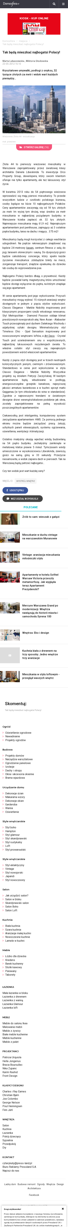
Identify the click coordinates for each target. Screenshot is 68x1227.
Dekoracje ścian (14, 793)
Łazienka (7, 1132)
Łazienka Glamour (12, 1004)
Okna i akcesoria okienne (19, 774)
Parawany (11, 971)
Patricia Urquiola (11, 1057)
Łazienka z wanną (12, 1000)
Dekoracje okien (14, 800)
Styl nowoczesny (15, 880)
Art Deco (49, 335)
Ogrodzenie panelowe (18, 763)
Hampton (10, 831)
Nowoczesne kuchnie (17, 937)
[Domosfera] (11, 4)
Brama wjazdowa (15, 777)
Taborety (10, 974)
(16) (36, 147)
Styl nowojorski (14, 872)
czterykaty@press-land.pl (17, 1163)
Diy (4, 1147)
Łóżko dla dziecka (15, 956)
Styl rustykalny (13, 842)
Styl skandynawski (16, 838)
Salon (5, 1125)
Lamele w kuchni (14, 940)
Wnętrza (50, 1184)
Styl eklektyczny (14, 865)
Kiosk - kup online (34, 18)
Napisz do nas (10, 1170)
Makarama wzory (15, 797)
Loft (7, 845)
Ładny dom (10, 1184)
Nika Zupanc (9, 1068)
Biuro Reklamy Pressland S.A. (19, 1166)
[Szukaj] (54, 4)
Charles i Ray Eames (14, 1091)
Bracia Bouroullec (12, 1064)
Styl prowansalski (15, 849)
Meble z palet (10, 1041)
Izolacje (9, 766)
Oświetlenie (12, 811)
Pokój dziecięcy (11, 1136)
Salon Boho (11, 906)
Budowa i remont (26, 1184)
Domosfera (8, 41)
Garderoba (11, 804)
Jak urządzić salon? (16, 895)
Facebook (34, 1195)
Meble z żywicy (11, 1030)
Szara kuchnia (13, 929)
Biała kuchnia (12, 925)
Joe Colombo (10, 1098)
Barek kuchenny (14, 963)
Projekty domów (14, 755)
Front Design (9, 1075)
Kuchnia (6, 1129)
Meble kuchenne (11, 1038)
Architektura (34, 1188)
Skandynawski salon (17, 903)
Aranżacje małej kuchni (18, 933)
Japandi (9, 876)
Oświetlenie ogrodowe (18, 732)
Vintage (9, 868)
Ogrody (41, 1184)
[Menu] (63, 4)
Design (60, 1184)
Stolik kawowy (13, 967)
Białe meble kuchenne (15, 1034)
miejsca (23, 41)
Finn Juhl (7, 1110)
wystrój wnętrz (25, 481)
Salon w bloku (13, 899)
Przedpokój (9, 1144)
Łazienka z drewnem (14, 996)
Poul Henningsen (12, 1106)
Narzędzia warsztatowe (19, 759)
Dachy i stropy (13, 770)
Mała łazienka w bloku (15, 993)
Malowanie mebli (12, 1027)
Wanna (9, 808)
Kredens (10, 960)
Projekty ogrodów (15, 740)
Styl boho (10, 827)
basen (30, 247)
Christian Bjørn (10, 1095)
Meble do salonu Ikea (14, 1023)
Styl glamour (12, 834)
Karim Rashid (10, 1072)
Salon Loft (11, 910)
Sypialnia (7, 1140)
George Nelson (11, 1102)
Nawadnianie (12, 736)
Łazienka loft (9, 1007)
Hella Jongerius (11, 1061)
